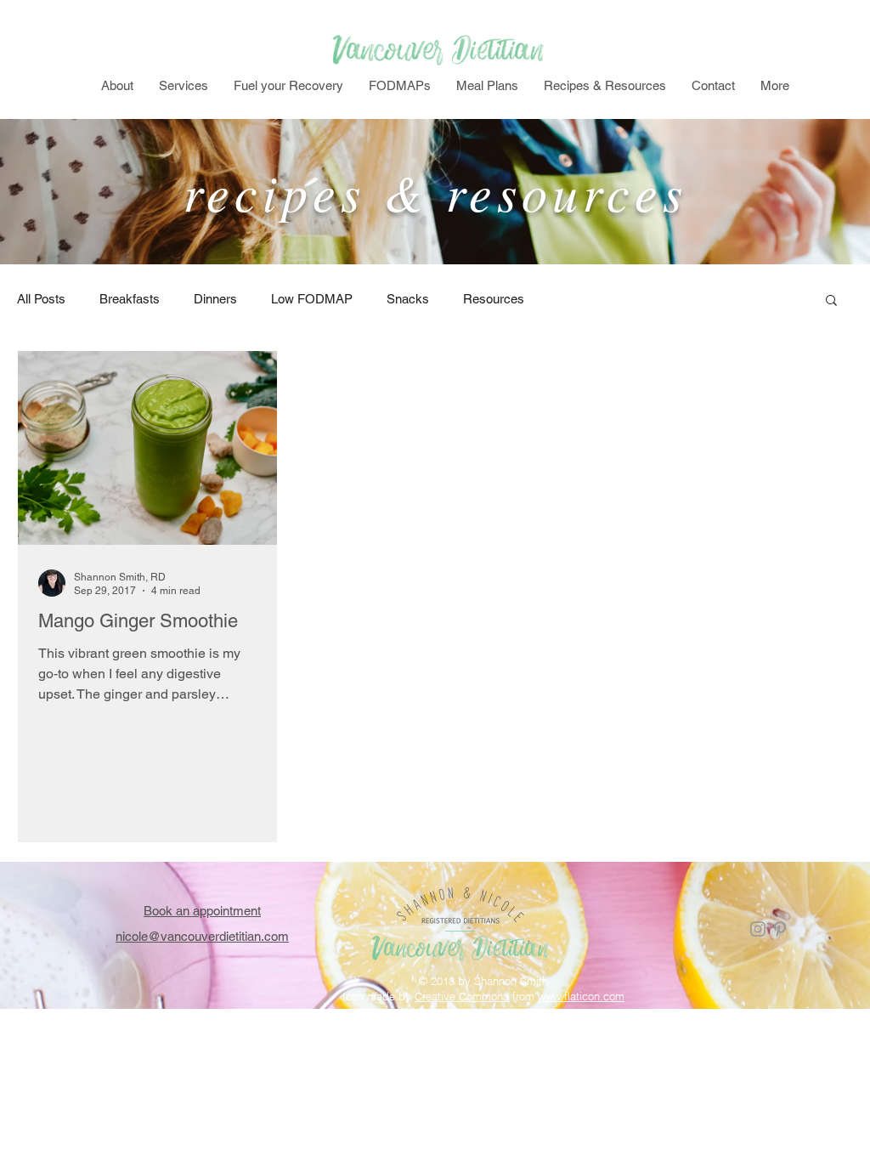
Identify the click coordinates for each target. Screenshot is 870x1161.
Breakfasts (129, 299)
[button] (831, 301)
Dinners (215, 299)
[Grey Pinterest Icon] (780, 929)
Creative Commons (462, 996)
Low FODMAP (312, 299)
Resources (493, 299)
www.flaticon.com (581, 996)
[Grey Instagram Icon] (758, 929)
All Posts (41, 299)
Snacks (408, 299)
